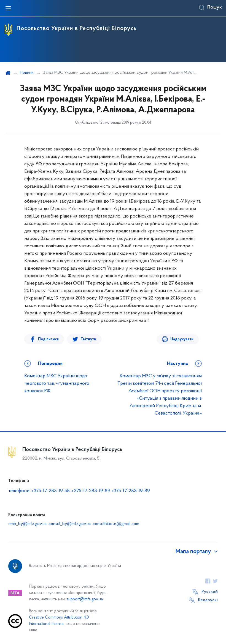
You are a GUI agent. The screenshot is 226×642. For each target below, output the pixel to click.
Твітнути (88, 339)
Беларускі (208, 600)
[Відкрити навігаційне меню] (8, 8)
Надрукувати (181, 339)
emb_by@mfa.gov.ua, (28, 524)
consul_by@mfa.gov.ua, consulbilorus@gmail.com (94, 524)
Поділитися (48, 339)
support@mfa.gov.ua (85, 599)
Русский (209, 592)
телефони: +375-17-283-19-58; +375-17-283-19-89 (59, 491)
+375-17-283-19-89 (130, 491)
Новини (27, 72)
